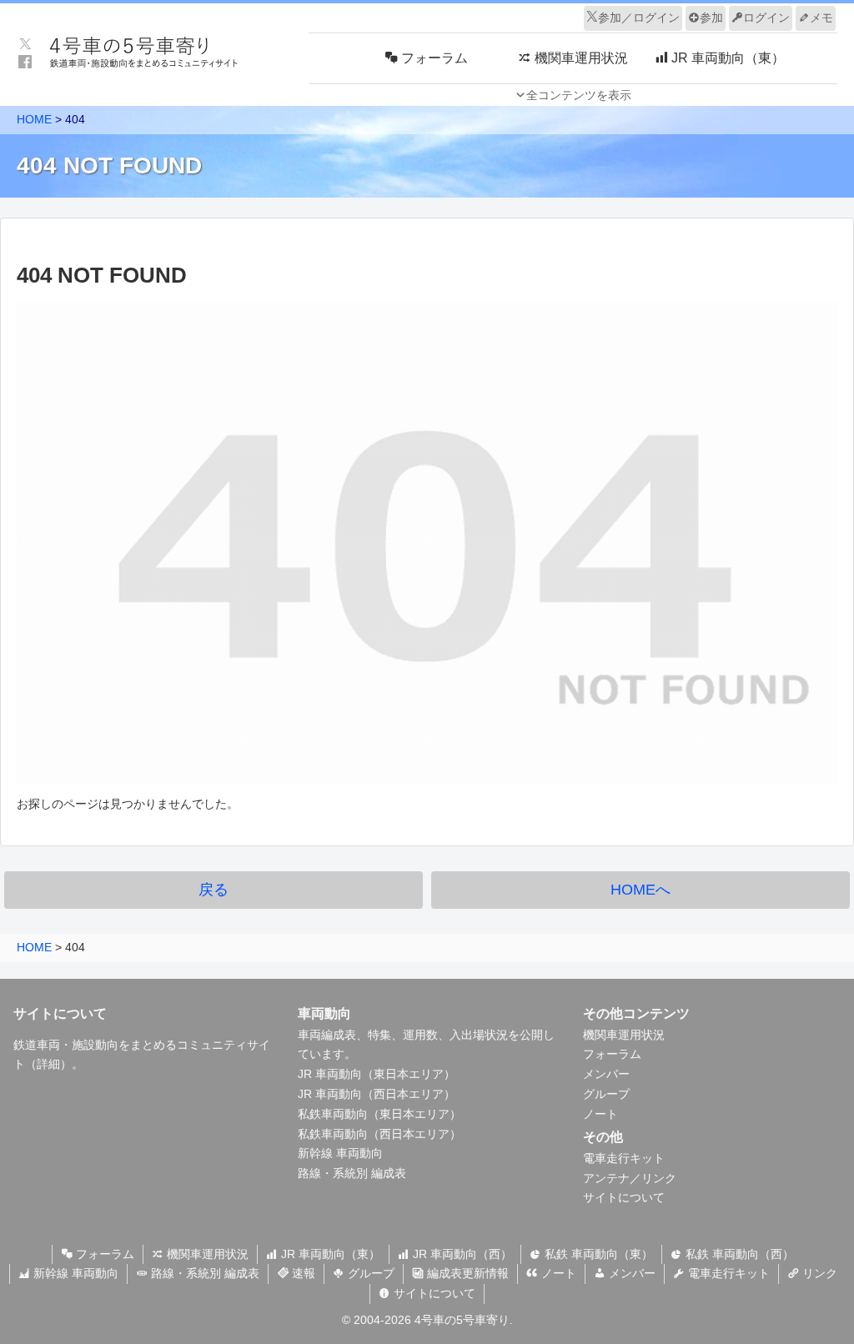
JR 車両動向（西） (460, 1254)
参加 (711, 17)
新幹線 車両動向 (340, 1153)
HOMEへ (640, 889)
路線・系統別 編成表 (352, 1173)
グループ (606, 1094)
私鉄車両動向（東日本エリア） (379, 1114)
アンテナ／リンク (629, 1178)
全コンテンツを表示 (578, 95)
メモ (821, 17)
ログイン (766, 17)
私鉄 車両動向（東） (597, 1254)
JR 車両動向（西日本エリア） (376, 1094)
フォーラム (612, 1054)
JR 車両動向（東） (329, 1254)
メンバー (606, 1074)
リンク (818, 1273)
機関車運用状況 (624, 1034)
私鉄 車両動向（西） (738, 1254)
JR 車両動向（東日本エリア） (376, 1074)
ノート (600, 1114)
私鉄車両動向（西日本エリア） (379, 1134)
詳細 (48, 1064)
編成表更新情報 (466, 1273)
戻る (213, 889)
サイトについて (624, 1197)
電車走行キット (624, 1158)
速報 (302, 1273)
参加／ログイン (639, 17)
